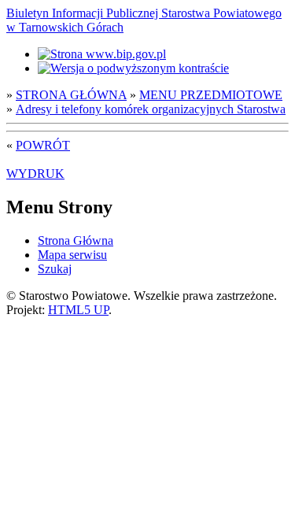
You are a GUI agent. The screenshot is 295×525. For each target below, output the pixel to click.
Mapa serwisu (72, 254)
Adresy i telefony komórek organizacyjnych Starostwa (151, 109)
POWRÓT (43, 145)
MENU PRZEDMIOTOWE (210, 95)
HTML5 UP (78, 309)
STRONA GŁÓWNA (71, 95)
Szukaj (55, 268)
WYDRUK (35, 173)
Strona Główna (75, 240)
